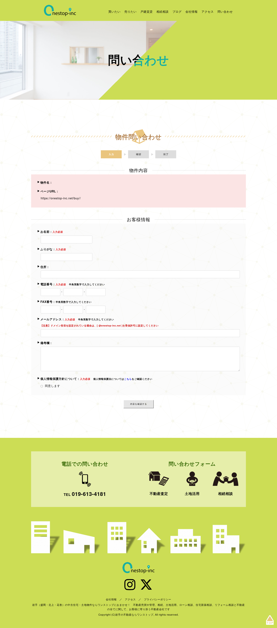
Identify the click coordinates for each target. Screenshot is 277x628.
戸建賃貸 (146, 11)
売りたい (130, 11)
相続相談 (162, 11)
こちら (128, 379)
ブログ (177, 11)
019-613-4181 (89, 493)
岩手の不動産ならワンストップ (60, 10)
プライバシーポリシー (157, 599)
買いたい (114, 11)
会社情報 (191, 11)
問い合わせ (225, 11)
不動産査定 (159, 493)
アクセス (207, 11)
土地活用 (192, 493)
